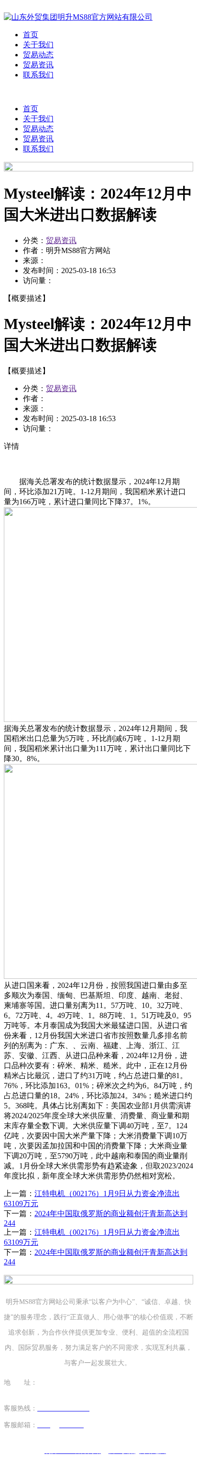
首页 (30, 35)
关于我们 (38, 45)
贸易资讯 (38, 65)
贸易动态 (38, 55)
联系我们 (38, 75)
